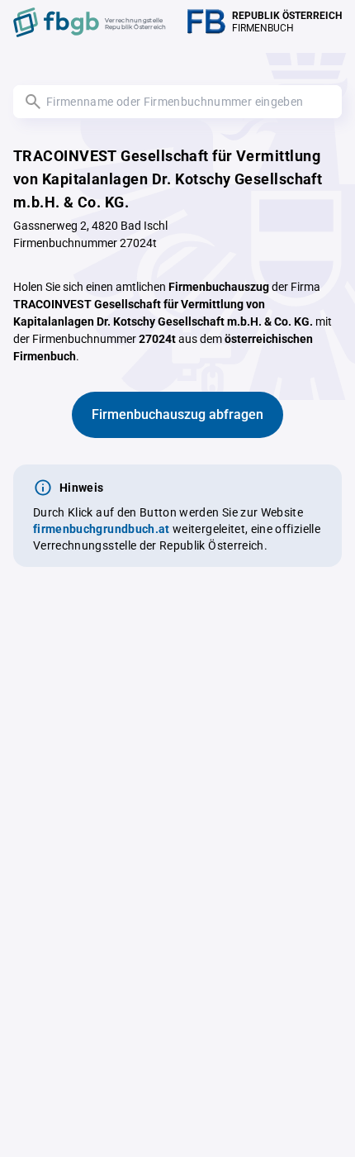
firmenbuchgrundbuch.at (101, 529)
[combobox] (177, 101)
